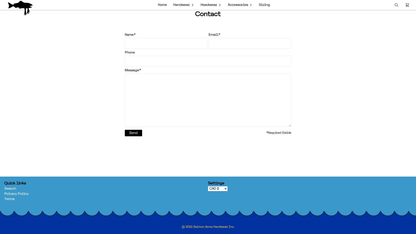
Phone (130, 52)
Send (133, 133)
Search (10, 188)
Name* (130, 35)
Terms (9, 199)
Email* (215, 35)
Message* (133, 70)
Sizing (264, 5)
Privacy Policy (16, 194)
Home (162, 5)
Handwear (181, 5)
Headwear (209, 5)
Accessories (238, 5)
